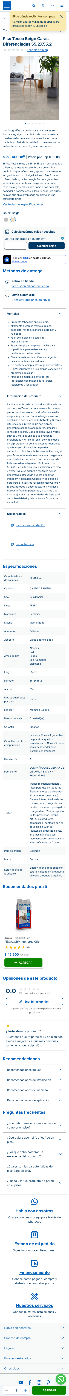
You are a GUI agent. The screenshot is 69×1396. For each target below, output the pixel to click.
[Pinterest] (48, 1382)
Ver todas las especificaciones (23, 204)
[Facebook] (30, 1382)
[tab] (25, 123)
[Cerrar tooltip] (61, 16)
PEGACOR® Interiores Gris (21, 941)
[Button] (6, 1390)
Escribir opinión (37, 50)
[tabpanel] (34, 88)
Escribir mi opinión (37, 1001)
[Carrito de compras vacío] (52, 5)
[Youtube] (21, 1382)
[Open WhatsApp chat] (61, 1379)
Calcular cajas (46, 246)
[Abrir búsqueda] (33, 5)
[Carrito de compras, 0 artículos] (52, 5)
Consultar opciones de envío (31, 300)
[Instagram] (39, 1382)
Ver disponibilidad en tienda (30, 286)
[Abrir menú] (62, 5)
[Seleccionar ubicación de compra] (43, 5)
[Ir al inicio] (7, 5)
